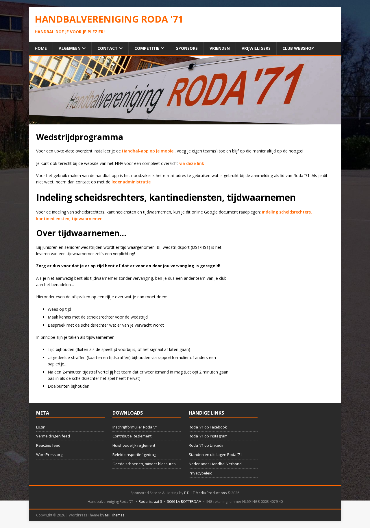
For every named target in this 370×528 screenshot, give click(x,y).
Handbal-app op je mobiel (148, 151)
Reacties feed (48, 445)
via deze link (191, 163)
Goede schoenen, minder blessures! (144, 463)
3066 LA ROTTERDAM (184, 501)
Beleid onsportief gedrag (134, 454)
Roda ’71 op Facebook (208, 427)
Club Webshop (298, 48)
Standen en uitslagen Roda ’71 (215, 454)
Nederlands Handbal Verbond (215, 463)
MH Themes (114, 515)
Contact (107, 48)
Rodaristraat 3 (150, 501)
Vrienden (220, 48)
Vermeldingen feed (53, 436)
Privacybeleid (200, 473)
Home (41, 48)
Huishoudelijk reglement (133, 445)
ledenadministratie (131, 182)
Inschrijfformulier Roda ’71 (135, 427)
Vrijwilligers (256, 48)
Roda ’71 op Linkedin (207, 445)
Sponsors (187, 48)
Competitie (146, 48)
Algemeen (70, 48)
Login (40, 427)
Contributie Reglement (131, 436)
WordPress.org (49, 454)
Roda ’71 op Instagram (208, 436)
